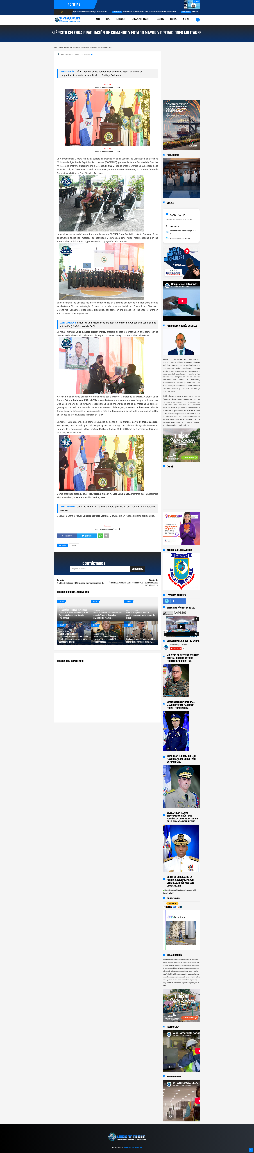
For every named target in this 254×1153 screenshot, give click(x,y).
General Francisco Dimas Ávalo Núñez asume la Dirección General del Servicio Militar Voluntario (107, 616)
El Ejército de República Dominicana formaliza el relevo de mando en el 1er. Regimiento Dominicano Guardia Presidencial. (194, 11)
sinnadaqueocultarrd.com (180, 238)
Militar (74, 545)
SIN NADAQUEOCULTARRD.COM (133, 1147)
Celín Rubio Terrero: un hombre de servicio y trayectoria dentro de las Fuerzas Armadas (106, 639)
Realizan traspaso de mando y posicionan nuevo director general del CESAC (140, 616)
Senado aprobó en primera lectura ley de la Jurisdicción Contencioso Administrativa (113, 11)
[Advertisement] (171, 54)
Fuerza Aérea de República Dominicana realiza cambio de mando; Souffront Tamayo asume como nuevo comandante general (73, 638)
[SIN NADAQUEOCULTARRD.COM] (126, 1142)
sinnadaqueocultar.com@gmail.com (183, 232)
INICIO (98, 19)
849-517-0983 (175, 226)
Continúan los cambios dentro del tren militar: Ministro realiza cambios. (140, 640)
